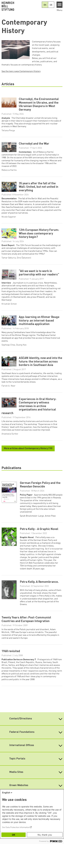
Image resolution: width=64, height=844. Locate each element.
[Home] (21, 6)
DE (51, 5)
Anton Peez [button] (50, 516)
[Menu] (60, 5)
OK (13, 834)
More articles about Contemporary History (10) (28, 448)
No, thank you (45, 834)
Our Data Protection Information (16, 827)
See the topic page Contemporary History (21, 71)
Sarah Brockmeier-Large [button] (32, 516)
